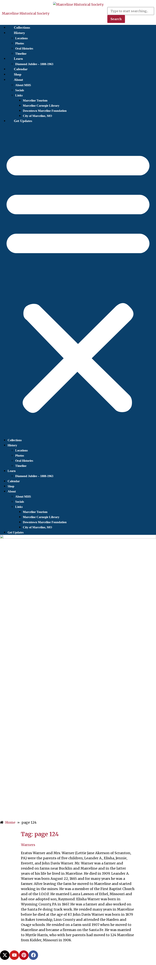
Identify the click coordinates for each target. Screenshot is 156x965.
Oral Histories (24, 48)
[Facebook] (33, 955)
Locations (21, 38)
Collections (22, 27)
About (18, 80)
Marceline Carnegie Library (41, 105)
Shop (17, 74)
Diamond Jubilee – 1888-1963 (34, 64)
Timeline (20, 53)
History (19, 33)
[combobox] (130, 11)
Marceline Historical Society (25, 13)
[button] (78, 280)
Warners (28, 845)
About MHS (23, 85)
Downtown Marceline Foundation (45, 110)
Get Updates (23, 121)
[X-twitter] (5, 955)
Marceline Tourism (35, 100)
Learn (18, 59)
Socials (19, 90)
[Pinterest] (24, 955)
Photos (19, 43)
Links (19, 95)
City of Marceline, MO (37, 115)
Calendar (21, 69)
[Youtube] (14, 955)
